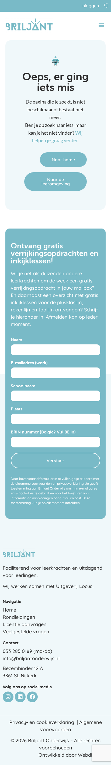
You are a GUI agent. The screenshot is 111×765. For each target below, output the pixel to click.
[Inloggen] (105, 5)
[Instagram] (8, 697)
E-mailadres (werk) (29, 363)
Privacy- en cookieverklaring (41, 722)
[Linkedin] (20, 697)
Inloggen (90, 5)
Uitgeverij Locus (74, 586)
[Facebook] (32, 697)
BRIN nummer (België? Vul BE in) (43, 432)
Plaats (16, 409)
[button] (101, 25)
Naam (16, 339)
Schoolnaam (23, 386)
